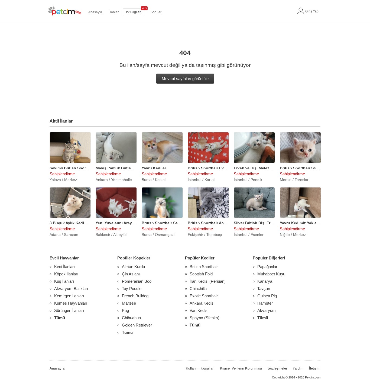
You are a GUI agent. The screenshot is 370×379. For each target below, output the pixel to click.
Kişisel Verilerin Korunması (241, 368)
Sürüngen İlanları (69, 310)
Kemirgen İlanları (69, 296)
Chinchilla (198, 288)
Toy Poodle (131, 288)
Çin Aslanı (131, 274)
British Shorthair (204, 266)
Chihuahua (131, 317)
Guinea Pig (267, 296)
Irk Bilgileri (133, 12)
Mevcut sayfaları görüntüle (185, 78)
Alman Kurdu (133, 266)
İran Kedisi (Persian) (208, 281)
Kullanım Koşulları (200, 368)
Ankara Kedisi (202, 303)
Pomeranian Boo (136, 281)
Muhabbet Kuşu (271, 274)
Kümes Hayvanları (70, 303)
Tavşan (263, 288)
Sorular (156, 12)
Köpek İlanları (66, 274)
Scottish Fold (201, 274)
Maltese (129, 303)
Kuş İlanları (64, 281)
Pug (125, 310)
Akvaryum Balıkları (71, 288)
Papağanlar (267, 266)
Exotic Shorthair (204, 296)
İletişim (314, 368)
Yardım (298, 368)
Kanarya (264, 281)
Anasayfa (95, 12)
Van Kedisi (199, 310)
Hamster (265, 303)
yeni (144, 7)
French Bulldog (135, 296)
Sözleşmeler (277, 368)
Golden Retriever (137, 325)
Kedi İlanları (64, 266)
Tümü (59, 317)
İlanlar (114, 12)
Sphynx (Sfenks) (204, 317)
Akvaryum (266, 310)
